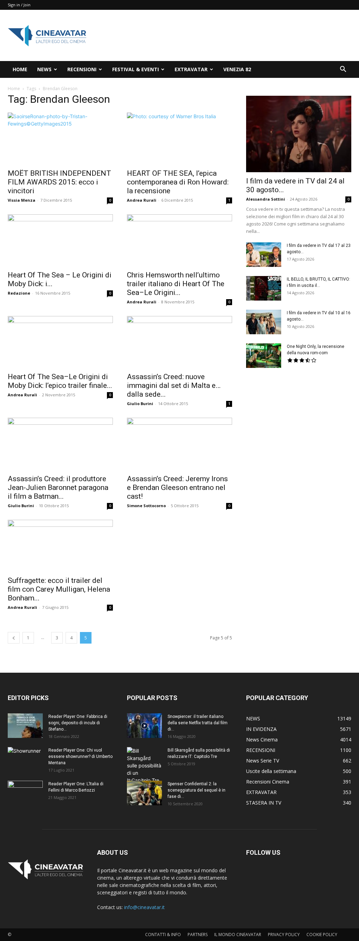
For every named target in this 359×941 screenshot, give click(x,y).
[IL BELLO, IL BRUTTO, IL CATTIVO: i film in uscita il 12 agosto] (263, 288)
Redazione (19, 293)
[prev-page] (14, 638)
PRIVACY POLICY (284, 934)
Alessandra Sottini (265, 199)
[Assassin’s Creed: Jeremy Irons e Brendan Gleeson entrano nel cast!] (179, 444)
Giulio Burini (140, 403)
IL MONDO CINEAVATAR (237, 934)
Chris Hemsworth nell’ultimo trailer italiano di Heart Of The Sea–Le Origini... (175, 284)
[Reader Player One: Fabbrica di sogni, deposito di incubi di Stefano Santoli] (25, 725)
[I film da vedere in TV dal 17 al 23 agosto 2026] (263, 254)
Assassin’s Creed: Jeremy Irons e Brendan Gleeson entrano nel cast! (177, 487)
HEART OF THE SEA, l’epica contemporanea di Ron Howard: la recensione (178, 182)
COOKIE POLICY (321, 934)
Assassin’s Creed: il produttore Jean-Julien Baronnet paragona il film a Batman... (58, 487)
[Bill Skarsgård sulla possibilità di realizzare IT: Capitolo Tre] (144, 765)
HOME (20, 69)
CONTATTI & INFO (163, 934)
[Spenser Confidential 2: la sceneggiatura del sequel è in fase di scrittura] (144, 793)
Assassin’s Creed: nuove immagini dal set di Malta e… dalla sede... (174, 385)
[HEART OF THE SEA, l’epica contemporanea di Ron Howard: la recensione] (179, 138)
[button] (342, 70)
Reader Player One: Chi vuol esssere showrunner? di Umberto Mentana (80, 756)
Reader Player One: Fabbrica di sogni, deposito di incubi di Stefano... (77, 723)
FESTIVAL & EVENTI (135, 69)
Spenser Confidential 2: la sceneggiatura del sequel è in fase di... (196, 790)
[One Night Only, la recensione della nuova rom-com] (263, 355)
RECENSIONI (81, 69)
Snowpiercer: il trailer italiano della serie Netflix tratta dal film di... (198, 723)
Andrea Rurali (141, 200)
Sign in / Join (19, 4)
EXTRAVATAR (191, 69)
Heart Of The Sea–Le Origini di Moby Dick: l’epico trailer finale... (60, 381)
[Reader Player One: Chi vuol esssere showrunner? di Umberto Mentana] (25, 759)
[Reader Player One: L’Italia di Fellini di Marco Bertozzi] (25, 793)
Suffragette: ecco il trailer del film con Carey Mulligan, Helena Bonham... (59, 589)
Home (14, 89)
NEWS (44, 69)
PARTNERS (198, 934)
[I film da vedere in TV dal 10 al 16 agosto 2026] (263, 322)
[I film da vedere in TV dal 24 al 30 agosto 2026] (298, 134)
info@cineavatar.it (144, 907)
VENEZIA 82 (237, 69)
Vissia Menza (21, 200)
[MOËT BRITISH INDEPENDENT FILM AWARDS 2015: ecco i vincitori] (60, 138)
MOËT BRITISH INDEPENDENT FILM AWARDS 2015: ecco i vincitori (59, 182)
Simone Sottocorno (146, 505)
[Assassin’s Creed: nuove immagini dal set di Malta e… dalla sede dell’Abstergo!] (179, 342)
